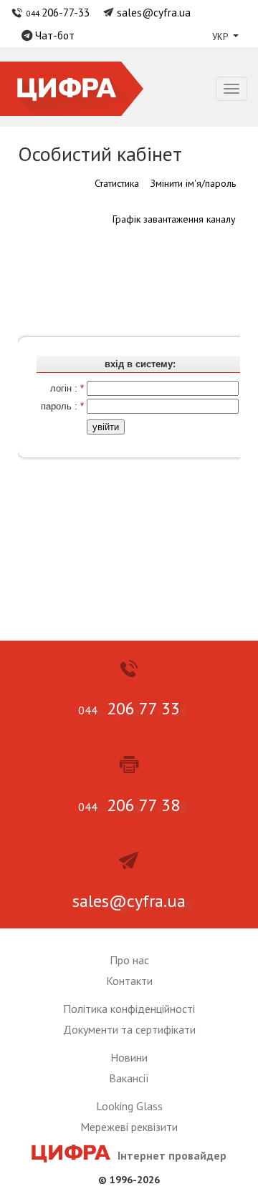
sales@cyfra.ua (154, 12)
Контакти (129, 981)
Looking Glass (129, 1106)
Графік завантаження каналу (174, 219)
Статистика (117, 183)
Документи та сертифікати (129, 1029)
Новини (129, 1057)
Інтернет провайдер (172, 1155)
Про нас (129, 960)
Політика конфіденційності (129, 1008)
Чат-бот (55, 35)
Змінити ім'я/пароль (193, 183)
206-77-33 (58, 12)
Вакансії (129, 1078)
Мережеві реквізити (129, 1127)
